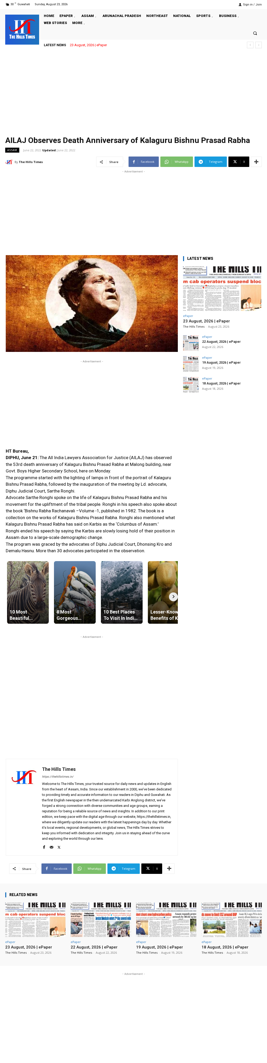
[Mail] (51, 846)
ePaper (188, 315)
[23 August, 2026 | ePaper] (222, 288)
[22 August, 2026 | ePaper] (191, 343)
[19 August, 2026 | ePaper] (191, 364)
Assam (12, 150)
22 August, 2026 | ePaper (221, 342)
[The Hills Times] (22, 29)
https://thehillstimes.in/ (58, 776)
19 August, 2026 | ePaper (221, 362)
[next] (258, 45)
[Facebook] (44, 846)
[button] (255, 33)
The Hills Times (31, 162)
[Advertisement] (133, 91)
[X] (59, 846)
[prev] (250, 45)
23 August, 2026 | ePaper (88, 45)
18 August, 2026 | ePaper (221, 383)
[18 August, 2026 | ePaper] (191, 385)
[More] (256, 162)
